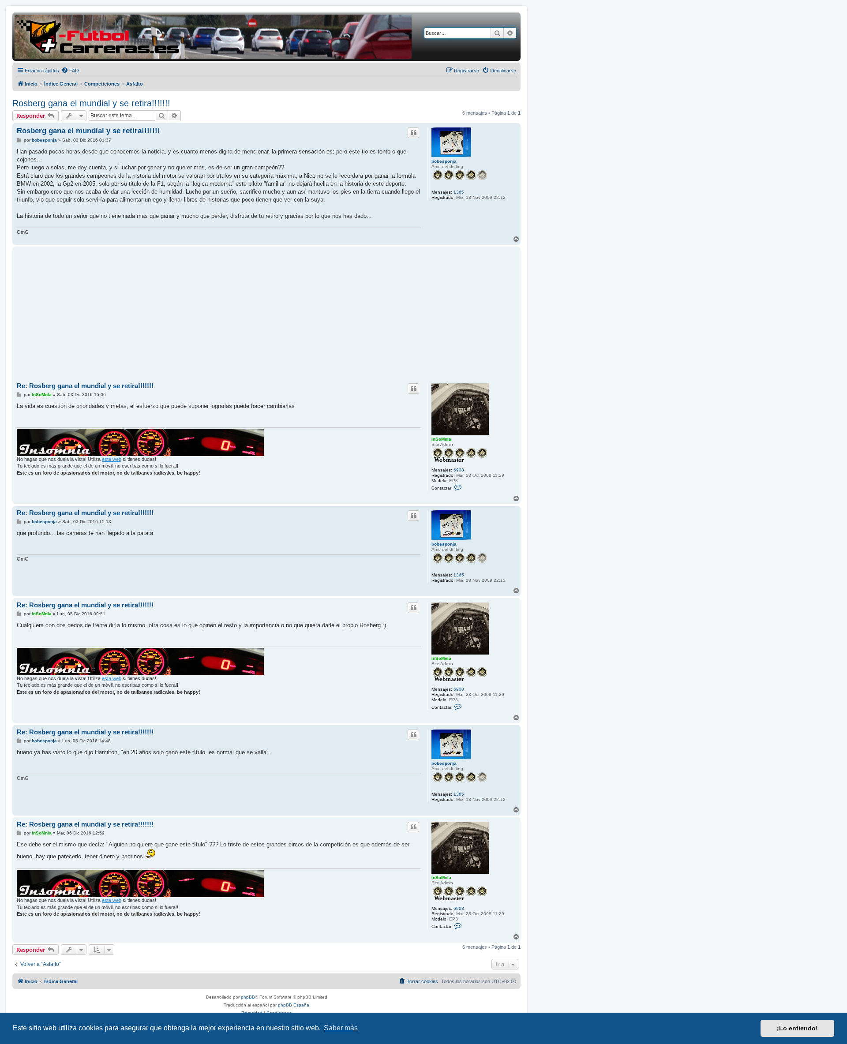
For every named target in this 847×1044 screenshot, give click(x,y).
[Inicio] (213, 37)
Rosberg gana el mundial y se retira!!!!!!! (91, 103)
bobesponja (444, 161)
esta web (111, 459)
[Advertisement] (266, 315)
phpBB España (293, 1005)
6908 (458, 470)
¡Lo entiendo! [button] (797, 1028)
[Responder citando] (413, 132)
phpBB (248, 997)
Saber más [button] (341, 1028)
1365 (458, 192)
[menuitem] (70, 70)
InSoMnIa (441, 439)
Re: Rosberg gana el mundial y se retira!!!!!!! (85, 385)
